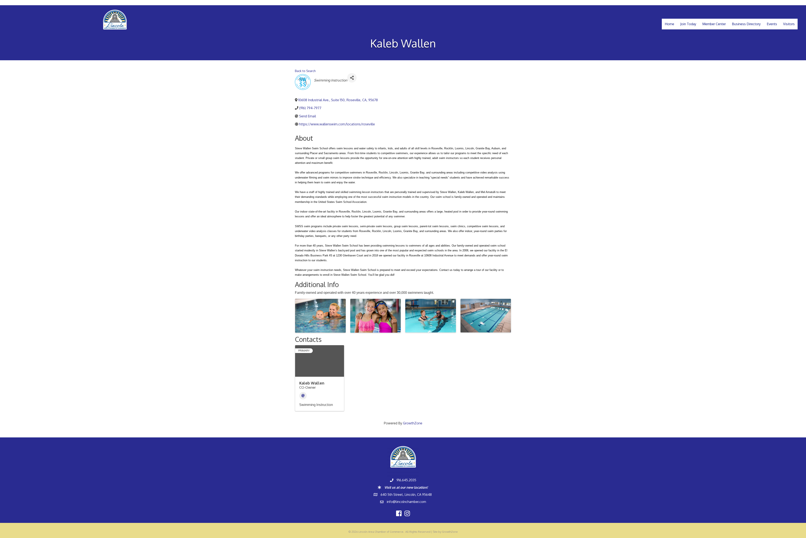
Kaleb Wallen (311, 383)
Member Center (714, 24)
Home (669, 24)
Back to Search (305, 71)
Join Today (688, 24)
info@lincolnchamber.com (406, 502)
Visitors (789, 24)
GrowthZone (412, 423)
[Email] (303, 395)
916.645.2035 (406, 480)
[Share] (352, 78)
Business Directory (746, 24)
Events (772, 24)
